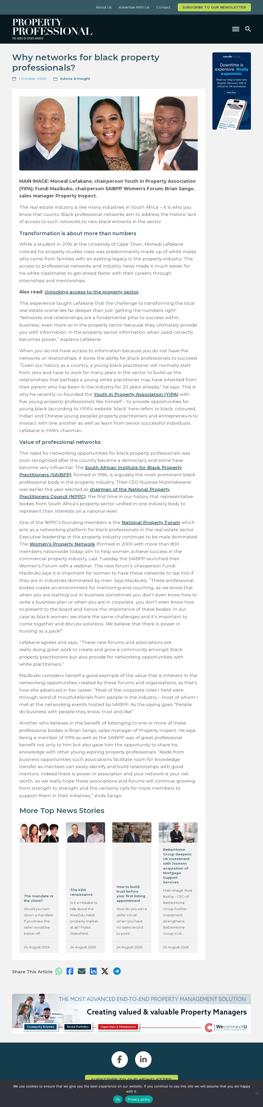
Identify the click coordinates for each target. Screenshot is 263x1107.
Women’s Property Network (62, 544)
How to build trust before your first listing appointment (131, 894)
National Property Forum (151, 522)
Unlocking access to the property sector (91, 291)
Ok (118, 1099)
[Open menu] (236, 29)
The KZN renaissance (81, 892)
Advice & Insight (75, 79)
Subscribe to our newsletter (214, 7)
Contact (163, 7)
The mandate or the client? (39, 898)
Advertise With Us (134, 7)
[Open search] (248, 29)
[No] (256, 1093)
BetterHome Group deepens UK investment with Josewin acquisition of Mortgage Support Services (177, 865)
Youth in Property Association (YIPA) (136, 394)
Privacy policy (139, 1099)
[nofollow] (231, 91)
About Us (103, 7)
